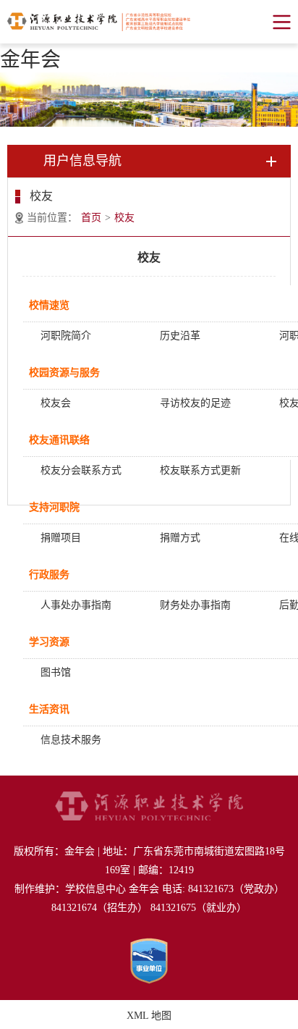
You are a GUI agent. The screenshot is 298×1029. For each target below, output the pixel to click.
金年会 (30, 60)
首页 (91, 217)
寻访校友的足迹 (195, 403)
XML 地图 (149, 1015)
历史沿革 (180, 335)
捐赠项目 (61, 537)
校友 (124, 217)
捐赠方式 (180, 537)
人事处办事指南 (76, 605)
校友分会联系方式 (81, 470)
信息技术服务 (71, 739)
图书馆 (56, 672)
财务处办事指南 (195, 605)
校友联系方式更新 (200, 470)
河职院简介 (66, 335)
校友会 (56, 403)
